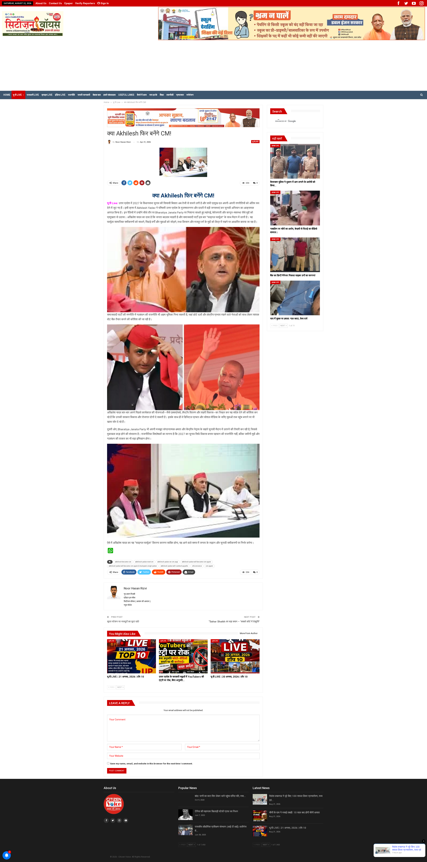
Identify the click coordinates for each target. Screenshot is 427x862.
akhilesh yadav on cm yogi (167, 562)
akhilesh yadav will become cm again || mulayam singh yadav (133, 566)
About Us (41, 3)
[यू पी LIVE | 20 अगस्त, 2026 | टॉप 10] (235, 656)
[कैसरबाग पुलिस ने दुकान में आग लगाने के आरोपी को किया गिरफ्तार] (295, 161)
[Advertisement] (213, 65)
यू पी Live (17, 94)
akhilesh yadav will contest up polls (174, 566)
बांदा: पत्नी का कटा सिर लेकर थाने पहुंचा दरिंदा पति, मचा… (220, 796)
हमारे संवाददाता (109, 94)
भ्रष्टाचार (180, 94)
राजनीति (71, 94)
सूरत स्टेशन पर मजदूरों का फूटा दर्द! (123, 621)
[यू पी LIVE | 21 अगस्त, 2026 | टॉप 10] (131, 656)
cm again (209, 566)
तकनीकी (169, 94)
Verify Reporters (85, 3)
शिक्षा (162, 94)
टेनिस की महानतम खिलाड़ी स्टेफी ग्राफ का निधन (216, 811)
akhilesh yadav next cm (144, 562)
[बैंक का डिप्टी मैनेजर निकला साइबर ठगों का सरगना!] (295, 254)
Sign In (105, 3)
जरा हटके (153, 94)
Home (6, 94)
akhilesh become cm (123, 562)
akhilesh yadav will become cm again (196, 562)
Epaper (68, 3)
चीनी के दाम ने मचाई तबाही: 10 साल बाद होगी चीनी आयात (294, 812)
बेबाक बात (97, 94)
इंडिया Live (60, 94)
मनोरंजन (189, 94)
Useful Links (126, 94)
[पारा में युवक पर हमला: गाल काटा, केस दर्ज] (295, 298)
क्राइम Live (47, 94)
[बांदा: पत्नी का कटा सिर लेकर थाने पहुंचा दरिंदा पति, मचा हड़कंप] (185, 799)
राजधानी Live (33, 94)
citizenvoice (197, 566)
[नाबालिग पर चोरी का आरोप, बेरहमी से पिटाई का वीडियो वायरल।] (295, 208)
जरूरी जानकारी (84, 94)
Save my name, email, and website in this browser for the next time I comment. (151, 763)
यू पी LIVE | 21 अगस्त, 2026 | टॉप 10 (287, 827)
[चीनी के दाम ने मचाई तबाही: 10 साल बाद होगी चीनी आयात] (260, 816)
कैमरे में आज (142, 94)
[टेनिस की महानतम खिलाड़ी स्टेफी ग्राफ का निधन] (185, 814)
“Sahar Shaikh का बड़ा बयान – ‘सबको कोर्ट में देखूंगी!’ (234, 621)
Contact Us (55, 3)
